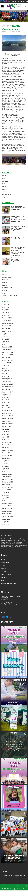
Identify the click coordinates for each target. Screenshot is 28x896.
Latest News (6, 277)
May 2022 (5, 434)
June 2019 (5, 524)
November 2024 (7, 355)
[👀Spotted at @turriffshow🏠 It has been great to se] (14, 718)
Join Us (4, 285)
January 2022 (6, 445)
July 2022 (5, 429)
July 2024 (5, 365)
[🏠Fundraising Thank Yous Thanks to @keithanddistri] (14, 771)
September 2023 (7, 392)
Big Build (5, 176)
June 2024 (5, 368)
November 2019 (7, 511)
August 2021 (6, 458)
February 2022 (7, 442)
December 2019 (7, 508)
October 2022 (6, 421)
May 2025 (5, 339)
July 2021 (5, 461)
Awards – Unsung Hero (9, 296)
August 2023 (6, 395)
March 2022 (6, 440)
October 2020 (6, 485)
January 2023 (6, 413)
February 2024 (7, 379)
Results (4, 189)
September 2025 (7, 331)
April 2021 (5, 469)
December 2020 (7, 479)
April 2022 (5, 437)
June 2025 (5, 336)
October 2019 (6, 514)
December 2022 (7, 416)
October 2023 (6, 389)
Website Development (18, 888)
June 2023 (5, 400)
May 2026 (5, 310)
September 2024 (7, 360)
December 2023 (7, 384)
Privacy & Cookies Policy (6, 888)
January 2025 (6, 350)
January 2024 (6, 381)
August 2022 (6, 426)
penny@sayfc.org (11, 604)
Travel (4, 192)
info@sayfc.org (23, 1)
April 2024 (5, 373)
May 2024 (5, 371)
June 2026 (5, 307)
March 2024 (6, 376)
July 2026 (5, 305)
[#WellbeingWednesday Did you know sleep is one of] (14, 665)
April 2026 (5, 312)
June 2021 (5, 463)
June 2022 (5, 432)
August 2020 (6, 490)
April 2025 (5, 342)
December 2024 (7, 352)
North (8, 20)
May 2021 (5, 466)
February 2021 (7, 474)
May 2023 (5, 402)
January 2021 (6, 477)
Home (4, 20)
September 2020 (7, 487)
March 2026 (6, 315)
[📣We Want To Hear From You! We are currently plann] (14, 850)
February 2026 (7, 318)
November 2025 (7, 326)
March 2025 (6, 344)
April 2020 (5, 498)
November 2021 (7, 450)
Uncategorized (7, 194)
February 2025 (7, 347)
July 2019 (5, 522)
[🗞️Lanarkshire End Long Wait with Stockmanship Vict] (14, 824)
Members (5, 290)
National (5, 184)
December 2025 (7, 323)
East (3, 178)
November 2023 (7, 387)
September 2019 (7, 516)
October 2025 (6, 328)
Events (4, 282)
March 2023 (6, 408)
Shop (4, 293)
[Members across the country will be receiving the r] (14, 692)
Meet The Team (7, 288)
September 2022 (7, 424)
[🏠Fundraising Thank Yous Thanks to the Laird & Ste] (14, 639)
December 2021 (7, 447)
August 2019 (6, 519)
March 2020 (6, 500)
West (4, 197)
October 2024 (6, 357)
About (4, 274)
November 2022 (7, 418)
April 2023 (5, 405)
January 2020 (6, 506)
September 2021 (7, 455)
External (5, 181)
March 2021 (6, 471)
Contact (5, 280)
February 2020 (7, 503)
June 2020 (5, 492)
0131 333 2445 (12, 1)
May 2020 (5, 495)
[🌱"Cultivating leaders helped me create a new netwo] (14, 745)
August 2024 (6, 363)
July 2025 (5, 334)
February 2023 (7, 410)
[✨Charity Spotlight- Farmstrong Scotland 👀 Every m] (14, 798)
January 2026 (6, 320)
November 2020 (7, 482)
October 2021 (6, 453)
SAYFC (6, 884)
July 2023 (5, 397)
